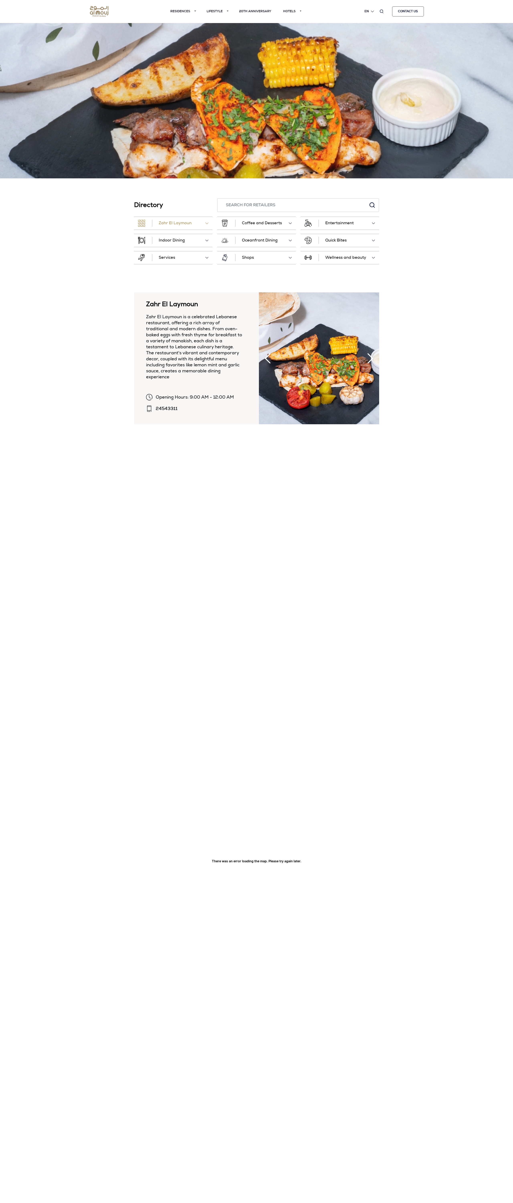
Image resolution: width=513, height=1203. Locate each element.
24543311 (167, 408)
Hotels (289, 11)
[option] (256, 100)
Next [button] (370, 358)
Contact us (408, 11)
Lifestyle (215, 11)
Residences (180, 11)
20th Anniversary (255, 11)
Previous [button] (268, 358)
